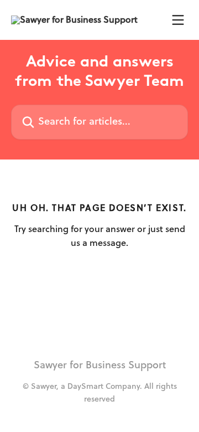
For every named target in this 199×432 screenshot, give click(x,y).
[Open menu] (178, 20)
